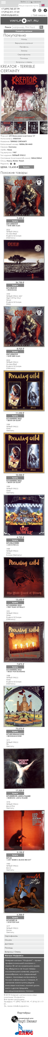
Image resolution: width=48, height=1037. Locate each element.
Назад (24, 39)
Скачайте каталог (24, 31)
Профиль (24, 47)
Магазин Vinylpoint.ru (14, 955)
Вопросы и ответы (24, 62)
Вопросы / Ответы (13, 952)
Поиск (8, 27)
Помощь (24, 58)
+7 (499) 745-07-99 (10, 9)
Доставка (9, 944)
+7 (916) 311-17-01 (10, 12)
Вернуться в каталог (24, 43)
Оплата (8, 940)
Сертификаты (24, 54)
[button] (45, 76)
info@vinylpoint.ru (10, 15)
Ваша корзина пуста (28, 5)
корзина (37, 2)
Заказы (24, 51)
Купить (26, 167)
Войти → (24, 2)
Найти (41, 27)
